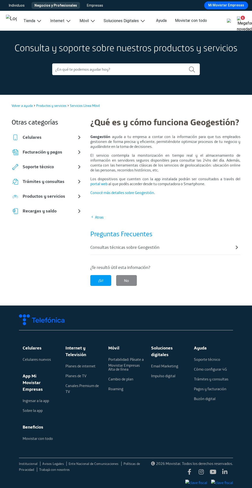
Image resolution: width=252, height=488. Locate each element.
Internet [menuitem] (57, 20)
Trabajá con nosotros (54, 469)
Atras (99, 217)
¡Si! (100, 280)
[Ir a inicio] (11, 21)
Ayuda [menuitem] (161, 20)
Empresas (95, 5)
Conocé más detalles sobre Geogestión (122, 192)
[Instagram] (201, 473)
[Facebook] (189, 473)
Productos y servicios (51, 105)
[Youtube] (213, 473)
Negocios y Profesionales (55, 5)
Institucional (28, 463)
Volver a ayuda (22, 105)
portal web (99, 183)
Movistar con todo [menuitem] (191, 20)
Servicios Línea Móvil (85, 105)
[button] (240, 19)
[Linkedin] (225, 473)
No (126, 280)
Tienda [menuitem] (29, 20)
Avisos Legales (53, 463)
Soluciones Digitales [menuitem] (122, 20)
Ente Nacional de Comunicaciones (94, 463)
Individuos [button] (17, 5)
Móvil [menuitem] (84, 20)
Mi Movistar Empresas (226, 5)
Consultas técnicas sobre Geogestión (124, 247)
